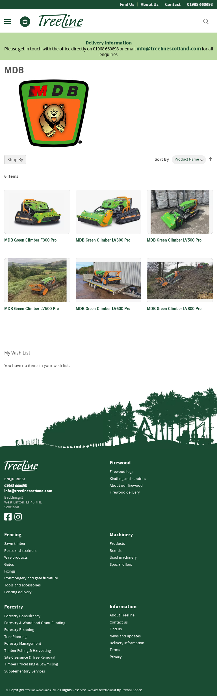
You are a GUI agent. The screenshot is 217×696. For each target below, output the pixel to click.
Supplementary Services (24, 671)
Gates (9, 564)
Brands (115, 550)
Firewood (120, 463)
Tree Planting (15, 636)
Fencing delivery (18, 592)
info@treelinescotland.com (168, 49)
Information (118, 42)
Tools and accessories (22, 585)
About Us (150, 4)
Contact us (119, 622)
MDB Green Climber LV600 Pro (103, 309)
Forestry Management (22, 643)
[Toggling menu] (7, 21)
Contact (173, 4)
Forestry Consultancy (22, 616)
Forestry (13, 607)
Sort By (162, 159)
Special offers (121, 564)
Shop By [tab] (15, 160)
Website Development (102, 690)
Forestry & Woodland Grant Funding (34, 622)
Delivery (95, 42)
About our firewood (126, 485)
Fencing (12, 534)
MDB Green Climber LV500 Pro (174, 240)
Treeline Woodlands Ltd (40, 690)
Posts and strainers (20, 550)
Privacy (116, 656)
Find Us (127, 4)
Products (117, 543)
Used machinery (123, 557)
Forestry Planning (19, 629)
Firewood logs (121, 471)
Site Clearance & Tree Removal (29, 657)
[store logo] (61, 21)
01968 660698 (200, 4)
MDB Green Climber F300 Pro (30, 240)
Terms (115, 649)
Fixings (10, 571)
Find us (116, 629)
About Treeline (122, 615)
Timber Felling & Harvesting (27, 650)
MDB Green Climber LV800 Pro (174, 309)
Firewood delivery (125, 492)
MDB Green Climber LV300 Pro (103, 240)
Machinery (121, 534)
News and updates (125, 636)
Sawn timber (14, 543)
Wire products (16, 557)
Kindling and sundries (128, 478)
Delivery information (127, 643)
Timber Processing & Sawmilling (31, 664)
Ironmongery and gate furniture (31, 578)
